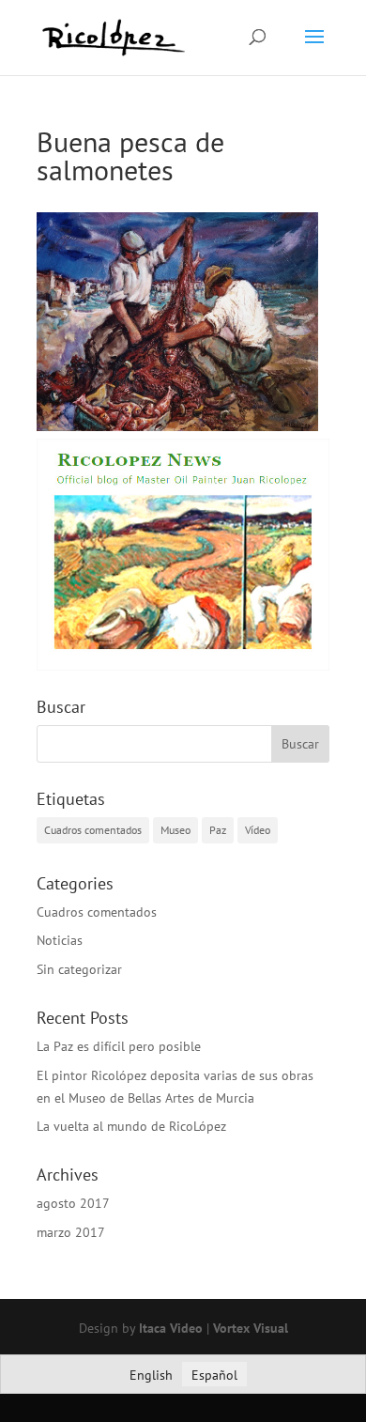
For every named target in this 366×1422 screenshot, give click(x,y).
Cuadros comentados (93, 830)
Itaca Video (171, 1328)
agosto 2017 (73, 1203)
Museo (175, 830)
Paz (217, 830)
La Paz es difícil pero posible (119, 1046)
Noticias (60, 940)
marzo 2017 (71, 1232)
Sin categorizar (79, 969)
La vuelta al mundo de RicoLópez (131, 1126)
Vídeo (257, 830)
